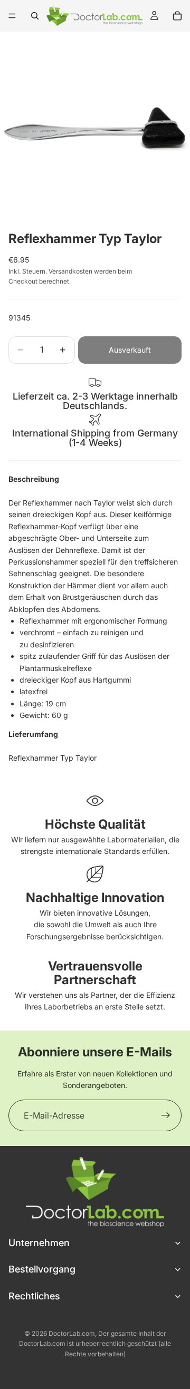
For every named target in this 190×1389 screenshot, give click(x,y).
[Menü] (12, 16)
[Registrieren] (166, 1115)
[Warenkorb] (177, 15)
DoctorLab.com (72, 1333)
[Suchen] (34, 15)
